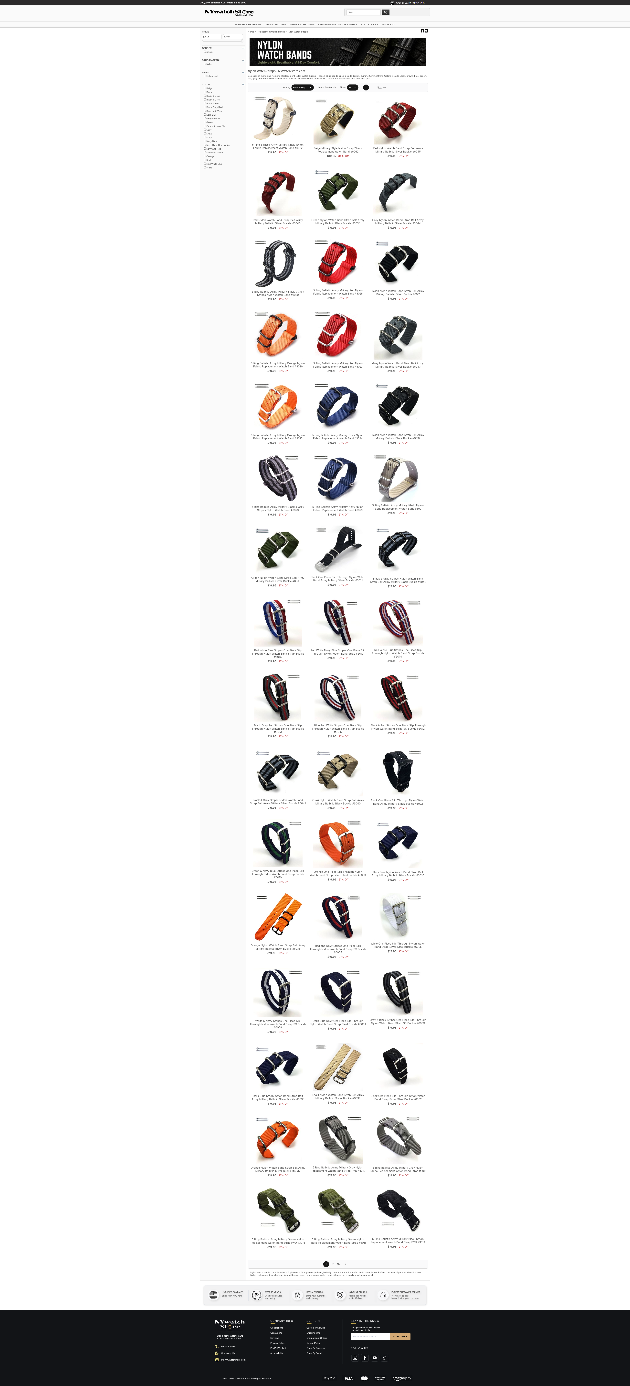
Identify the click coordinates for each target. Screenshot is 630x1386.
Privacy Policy (277, 1343)
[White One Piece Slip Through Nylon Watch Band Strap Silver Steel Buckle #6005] (398, 916)
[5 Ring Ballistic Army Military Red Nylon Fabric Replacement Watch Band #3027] (338, 335)
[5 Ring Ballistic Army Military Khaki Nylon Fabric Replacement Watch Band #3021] (398, 478)
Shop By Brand (314, 1353)
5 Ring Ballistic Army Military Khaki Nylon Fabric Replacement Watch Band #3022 (278, 146)
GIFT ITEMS (368, 24)
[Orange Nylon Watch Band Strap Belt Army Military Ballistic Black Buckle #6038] (278, 917)
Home (251, 31)
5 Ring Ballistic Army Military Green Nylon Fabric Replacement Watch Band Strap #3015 (338, 1241)
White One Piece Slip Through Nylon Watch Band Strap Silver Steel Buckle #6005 (398, 945)
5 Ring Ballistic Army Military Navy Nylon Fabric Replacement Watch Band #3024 (337, 436)
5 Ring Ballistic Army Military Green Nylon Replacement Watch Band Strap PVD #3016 (278, 1241)
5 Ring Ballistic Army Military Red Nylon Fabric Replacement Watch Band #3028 (338, 292)
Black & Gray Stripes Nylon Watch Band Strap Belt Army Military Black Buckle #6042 (398, 580)
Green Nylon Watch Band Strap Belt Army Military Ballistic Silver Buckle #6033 (277, 579)
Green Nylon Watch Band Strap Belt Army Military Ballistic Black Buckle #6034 (337, 221)
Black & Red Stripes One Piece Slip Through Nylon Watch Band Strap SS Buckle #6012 (398, 727)
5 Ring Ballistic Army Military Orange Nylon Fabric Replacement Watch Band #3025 (278, 436)
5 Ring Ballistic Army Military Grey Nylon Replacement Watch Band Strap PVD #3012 (338, 1169)
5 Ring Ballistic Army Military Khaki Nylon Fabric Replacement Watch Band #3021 (398, 507)
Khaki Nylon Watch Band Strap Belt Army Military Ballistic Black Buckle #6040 (338, 802)
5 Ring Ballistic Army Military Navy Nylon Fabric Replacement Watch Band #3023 (337, 508)
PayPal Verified (278, 1348)
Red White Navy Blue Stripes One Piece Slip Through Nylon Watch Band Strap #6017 (338, 652)
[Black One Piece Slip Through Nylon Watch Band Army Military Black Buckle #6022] (398, 772)
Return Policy (313, 1343)
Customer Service (315, 1327)
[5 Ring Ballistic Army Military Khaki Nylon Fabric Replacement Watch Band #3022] (278, 118)
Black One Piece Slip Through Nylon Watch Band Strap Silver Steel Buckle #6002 (398, 1097)
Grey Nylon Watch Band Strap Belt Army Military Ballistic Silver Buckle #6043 (398, 365)
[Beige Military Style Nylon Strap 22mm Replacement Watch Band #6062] (338, 120)
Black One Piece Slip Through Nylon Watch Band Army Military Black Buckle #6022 (398, 802)
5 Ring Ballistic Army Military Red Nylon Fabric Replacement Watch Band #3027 (338, 365)
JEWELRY (387, 24)
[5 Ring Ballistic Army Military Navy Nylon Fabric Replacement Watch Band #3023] (338, 479)
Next (380, 87)
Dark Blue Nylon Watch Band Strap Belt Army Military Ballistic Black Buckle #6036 (398, 873)
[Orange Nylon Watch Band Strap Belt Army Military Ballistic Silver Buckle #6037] (278, 1139)
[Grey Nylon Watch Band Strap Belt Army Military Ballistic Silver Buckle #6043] (398, 335)
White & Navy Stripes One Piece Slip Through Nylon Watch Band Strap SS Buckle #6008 (278, 1024)
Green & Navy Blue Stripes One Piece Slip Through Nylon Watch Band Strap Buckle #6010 (278, 874)
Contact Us (276, 1332)
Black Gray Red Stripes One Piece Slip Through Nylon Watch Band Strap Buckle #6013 (278, 729)
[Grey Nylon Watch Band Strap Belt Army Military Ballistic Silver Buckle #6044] (398, 192)
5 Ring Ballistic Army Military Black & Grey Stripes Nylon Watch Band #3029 (278, 508)
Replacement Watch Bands (337, 24)
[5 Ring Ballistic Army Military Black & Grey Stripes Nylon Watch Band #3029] (278, 479)
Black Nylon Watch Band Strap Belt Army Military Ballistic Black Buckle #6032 (398, 436)
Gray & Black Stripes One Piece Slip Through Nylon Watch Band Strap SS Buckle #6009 (398, 1021)
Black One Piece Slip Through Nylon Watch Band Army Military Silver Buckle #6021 (338, 578)
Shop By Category (315, 1348)
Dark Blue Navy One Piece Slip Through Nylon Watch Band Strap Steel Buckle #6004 (338, 1022)
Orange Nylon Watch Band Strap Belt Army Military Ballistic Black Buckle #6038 (278, 947)
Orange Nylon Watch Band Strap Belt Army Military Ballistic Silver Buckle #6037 (278, 1169)
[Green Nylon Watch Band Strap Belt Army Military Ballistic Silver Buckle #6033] (278, 550)
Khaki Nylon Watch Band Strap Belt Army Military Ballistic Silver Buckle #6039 (338, 1096)
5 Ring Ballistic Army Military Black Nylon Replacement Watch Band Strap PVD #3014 (398, 1240)
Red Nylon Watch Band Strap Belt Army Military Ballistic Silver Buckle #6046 (278, 221)
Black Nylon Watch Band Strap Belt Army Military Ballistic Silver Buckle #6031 (398, 292)
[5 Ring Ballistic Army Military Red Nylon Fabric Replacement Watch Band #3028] (338, 263)
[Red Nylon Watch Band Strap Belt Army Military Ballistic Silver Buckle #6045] (398, 120)
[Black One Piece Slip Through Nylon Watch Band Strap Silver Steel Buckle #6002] (398, 1068)
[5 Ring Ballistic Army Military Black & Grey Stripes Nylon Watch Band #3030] (278, 263)
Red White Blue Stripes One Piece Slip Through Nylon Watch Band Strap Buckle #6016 (278, 654)
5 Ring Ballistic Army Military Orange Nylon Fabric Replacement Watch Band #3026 (278, 365)
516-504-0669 (228, 1346)
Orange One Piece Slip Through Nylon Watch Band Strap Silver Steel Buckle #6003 (338, 873)
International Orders (316, 1338)
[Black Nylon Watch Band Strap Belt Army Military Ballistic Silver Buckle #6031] (398, 263)
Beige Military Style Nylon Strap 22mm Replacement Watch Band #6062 (338, 150)
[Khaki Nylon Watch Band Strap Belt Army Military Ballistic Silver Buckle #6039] (338, 1067)
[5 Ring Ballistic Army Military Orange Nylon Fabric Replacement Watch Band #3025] (278, 407)
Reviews (274, 1338)
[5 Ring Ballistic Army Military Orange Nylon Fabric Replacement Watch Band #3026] (278, 335)
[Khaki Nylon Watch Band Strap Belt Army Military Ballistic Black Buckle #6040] (338, 772)
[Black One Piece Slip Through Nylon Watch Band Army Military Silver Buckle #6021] (338, 550)
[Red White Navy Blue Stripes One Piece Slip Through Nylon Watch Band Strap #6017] (338, 622)
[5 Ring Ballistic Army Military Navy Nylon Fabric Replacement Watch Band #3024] (338, 407)
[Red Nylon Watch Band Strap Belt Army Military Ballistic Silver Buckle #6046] (278, 192)
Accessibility (276, 1353)
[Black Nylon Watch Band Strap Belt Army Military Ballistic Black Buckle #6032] (398, 407)
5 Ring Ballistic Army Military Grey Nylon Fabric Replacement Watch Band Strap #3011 (398, 1169)
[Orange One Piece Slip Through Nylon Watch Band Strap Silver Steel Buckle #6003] (338, 844)
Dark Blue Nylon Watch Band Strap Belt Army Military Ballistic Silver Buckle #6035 (278, 1097)
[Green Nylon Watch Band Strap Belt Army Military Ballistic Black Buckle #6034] (338, 192)
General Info (276, 1327)
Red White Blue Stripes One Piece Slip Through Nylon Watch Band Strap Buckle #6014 (398, 653)
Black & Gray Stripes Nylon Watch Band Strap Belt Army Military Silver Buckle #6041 (278, 801)
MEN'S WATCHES (276, 24)
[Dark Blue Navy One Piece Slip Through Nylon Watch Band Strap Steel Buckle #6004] (338, 993)
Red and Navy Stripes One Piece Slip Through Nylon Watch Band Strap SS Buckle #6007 (338, 949)
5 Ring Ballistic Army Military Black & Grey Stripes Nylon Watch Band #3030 (278, 293)
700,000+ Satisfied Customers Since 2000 (223, 2)
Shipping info (313, 1332)
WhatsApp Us (228, 1353)
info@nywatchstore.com (233, 1359)
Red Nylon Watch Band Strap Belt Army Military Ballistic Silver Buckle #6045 (398, 150)
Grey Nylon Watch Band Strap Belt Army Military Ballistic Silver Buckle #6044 (398, 221)
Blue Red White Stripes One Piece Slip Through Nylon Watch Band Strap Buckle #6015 (338, 729)
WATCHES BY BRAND (248, 24)
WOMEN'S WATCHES (302, 24)
